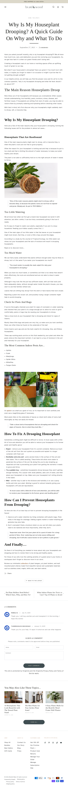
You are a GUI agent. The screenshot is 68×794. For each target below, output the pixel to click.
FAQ (31, 768)
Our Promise (34, 745)
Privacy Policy (48, 671)
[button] (53, 7)
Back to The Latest (35, 580)
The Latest (36, 17)
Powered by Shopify (9, 779)
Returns (33, 754)
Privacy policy (10, 781)
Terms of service (20, 781)
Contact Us (21, 742)
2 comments (43, 47)
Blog (19, 748)
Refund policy (21, 779)
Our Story (20, 745)
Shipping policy (10, 783)
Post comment (34, 665)
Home (29, 17)
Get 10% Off (34, 742)
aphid (9, 410)
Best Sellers (8, 748)
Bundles (7, 745)
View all (34, 722)
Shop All (7, 742)
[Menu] (5, 7)
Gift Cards (8, 751)
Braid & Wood (12, 777)
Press (19, 751)
